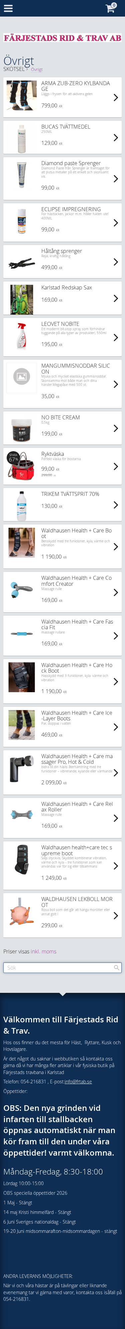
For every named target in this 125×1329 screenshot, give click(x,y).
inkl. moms (43, 951)
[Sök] (117, 968)
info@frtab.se (78, 1081)
